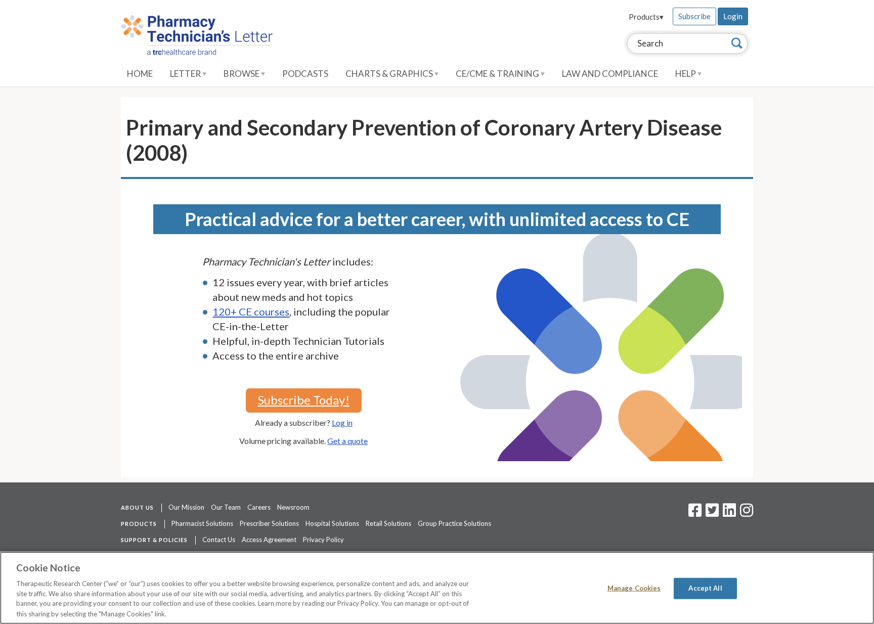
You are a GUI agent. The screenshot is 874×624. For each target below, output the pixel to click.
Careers (259, 507)
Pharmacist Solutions (202, 523)
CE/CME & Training (498, 73)
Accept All (705, 588)
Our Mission (186, 507)
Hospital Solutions (332, 523)
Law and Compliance (610, 73)
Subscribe (694, 16)
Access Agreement (269, 540)
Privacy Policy (323, 540)
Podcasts (305, 73)
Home (140, 73)
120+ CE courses (250, 311)
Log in (342, 422)
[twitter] (711, 513)
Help (686, 73)
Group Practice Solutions (454, 523)
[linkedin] (729, 513)
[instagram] (746, 513)
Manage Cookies (634, 588)
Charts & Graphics (389, 73)
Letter (186, 73)
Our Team (226, 507)
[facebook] (695, 513)
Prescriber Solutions (269, 523)
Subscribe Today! (303, 399)
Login (732, 16)
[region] (437, 588)
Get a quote (347, 440)
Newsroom (293, 507)
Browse (242, 73)
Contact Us (218, 540)
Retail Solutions (388, 523)
